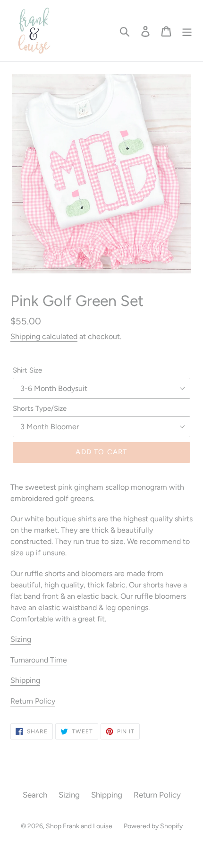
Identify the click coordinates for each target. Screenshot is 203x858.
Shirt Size (27, 370)
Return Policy (32, 701)
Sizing (20, 639)
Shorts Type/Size (40, 408)
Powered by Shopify (153, 826)
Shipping (25, 680)
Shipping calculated (43, 336)
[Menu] (187, 31)
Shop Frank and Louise (79, 826)
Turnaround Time (38, 659)
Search (35, 794)
